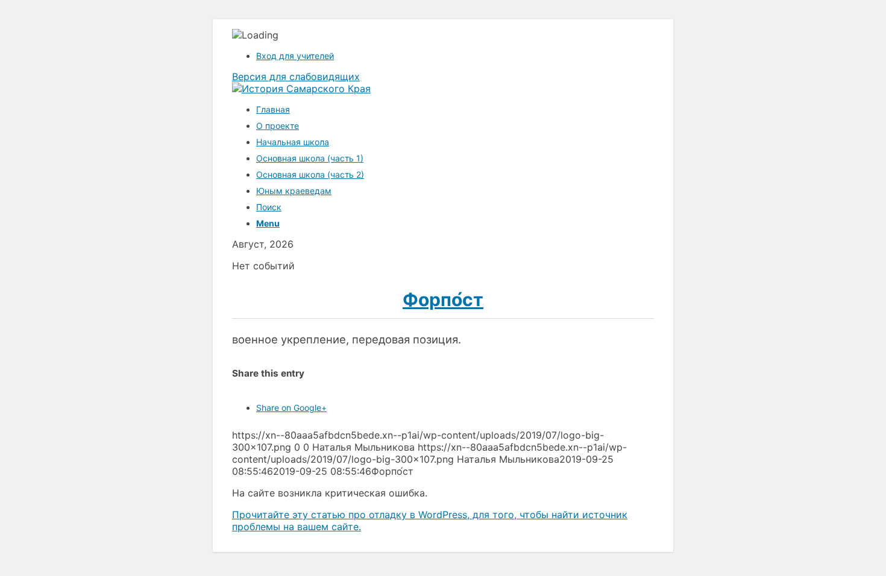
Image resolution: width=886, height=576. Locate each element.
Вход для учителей (295, 56)
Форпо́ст (443, 299)
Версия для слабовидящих (296, 76)
